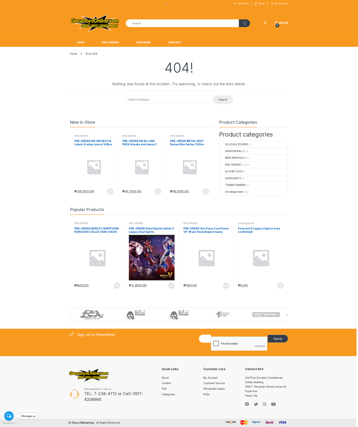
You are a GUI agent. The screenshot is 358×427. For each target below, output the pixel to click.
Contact (166, 383)
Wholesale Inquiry (214, 388)
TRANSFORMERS (235, 185)
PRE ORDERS (110, 42)
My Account (281, 3)
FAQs (206, 394)
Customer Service (214, 383)
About (165, 377)
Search (223, 99)
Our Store (243, 3)
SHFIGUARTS (233, 178)
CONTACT (175, 42)
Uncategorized (234, 191)
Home (73, 53)
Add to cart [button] (110, 191)
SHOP (81, 42)
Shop (261, 3)
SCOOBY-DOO (234, 171)
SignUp (277, 338)
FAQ (164, 388)
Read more (116, 285)
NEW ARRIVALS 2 (235, 157)
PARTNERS (143, 42)
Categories (168, 394)
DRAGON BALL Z (235, 151)
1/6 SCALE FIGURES (236, 144)
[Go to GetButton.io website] (9, 423)
